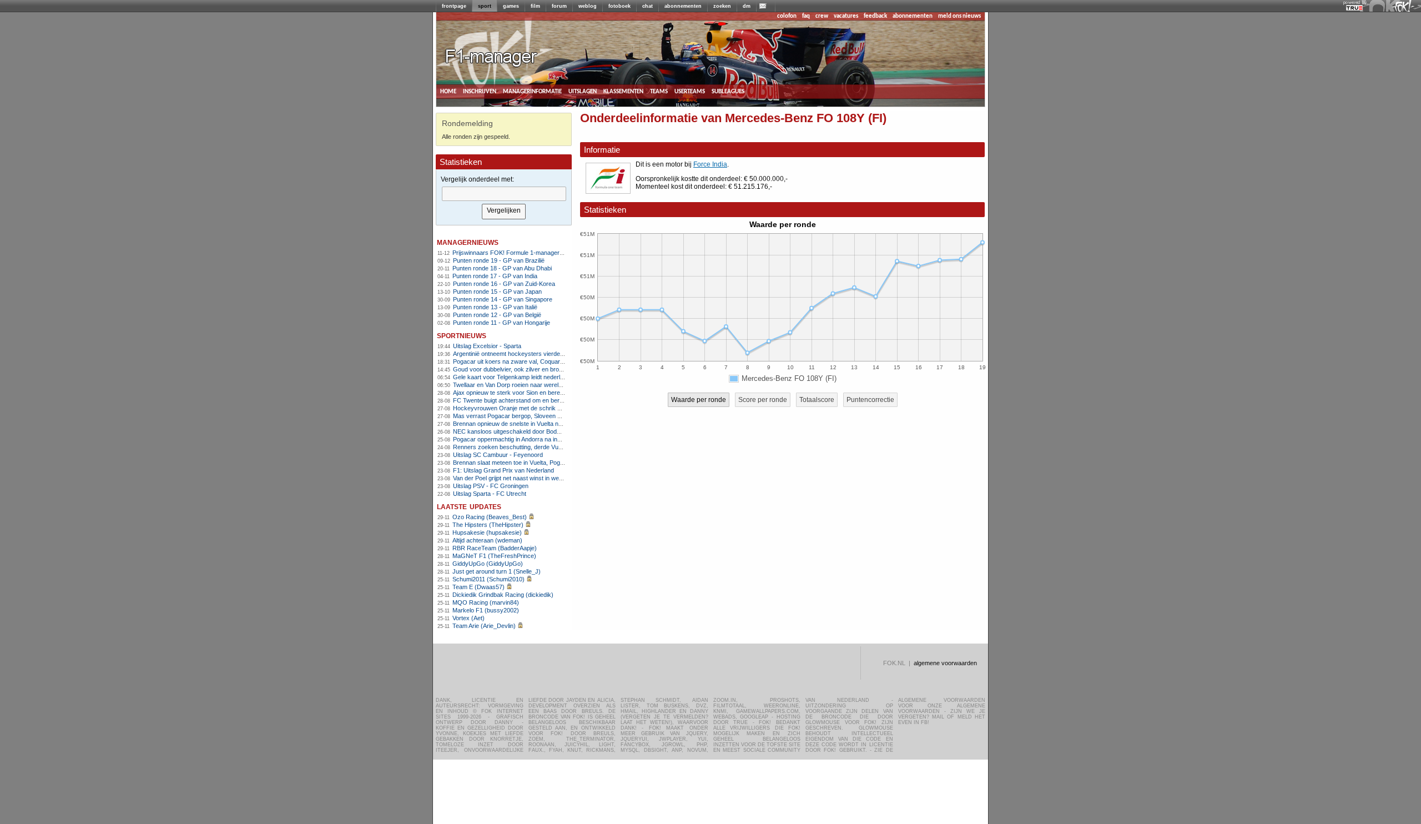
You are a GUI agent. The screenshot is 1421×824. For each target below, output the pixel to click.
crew (821, 16)
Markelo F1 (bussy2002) (485, 610)
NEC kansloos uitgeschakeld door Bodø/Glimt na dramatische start (543, 431)
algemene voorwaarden (945, 663)
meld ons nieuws (959, 16)
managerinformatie (532, 91)
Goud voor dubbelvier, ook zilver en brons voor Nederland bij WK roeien (549, 369)
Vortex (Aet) (468, 618)
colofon (787, 16)
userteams (689, 91)
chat (647, 6)
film (535, 6)
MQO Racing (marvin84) (485, 602)
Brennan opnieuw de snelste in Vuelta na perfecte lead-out (531, 423)
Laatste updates (469, 506)
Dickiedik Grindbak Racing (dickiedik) (502, 594)
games (511, 6)
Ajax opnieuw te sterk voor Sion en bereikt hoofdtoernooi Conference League (556, 392)
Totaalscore (816, 400)
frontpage (454, 6)
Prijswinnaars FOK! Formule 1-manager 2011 (513, 252)
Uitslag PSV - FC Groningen (490, 486)
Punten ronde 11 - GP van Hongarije (501, 322)
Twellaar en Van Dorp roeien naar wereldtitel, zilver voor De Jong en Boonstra (557, 384)
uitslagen (582, 91)
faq (806, 16)
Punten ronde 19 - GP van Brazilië (499, 260)
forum (559, 6)
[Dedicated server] (1355, 8)
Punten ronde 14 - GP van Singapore (502, 299)
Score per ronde (762, 400)
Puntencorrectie (870, 400)
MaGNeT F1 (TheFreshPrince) (494, 555)
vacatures (846, 16)
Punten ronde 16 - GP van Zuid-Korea (504, 283)
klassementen (623, 91)
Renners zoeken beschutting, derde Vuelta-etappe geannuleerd (538, 447)
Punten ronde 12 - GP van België (497, 314)
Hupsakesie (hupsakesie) (487, 532)
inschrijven (479, 91)
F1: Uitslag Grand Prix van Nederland (503, 470)
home (448, 91)
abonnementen (683, 6)
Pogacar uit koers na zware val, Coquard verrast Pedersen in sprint (544, 361)
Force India (710, 164)
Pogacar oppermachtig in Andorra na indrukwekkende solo (531, 439)
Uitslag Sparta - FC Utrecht (489, 493)
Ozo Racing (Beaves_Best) (489, 517)
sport (484, 6)
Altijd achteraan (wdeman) (487, 540)
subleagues (728, 91)
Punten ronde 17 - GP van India (494, 276)
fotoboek (619, 6)
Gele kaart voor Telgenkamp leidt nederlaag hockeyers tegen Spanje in (548, 377)
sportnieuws (461, 335)
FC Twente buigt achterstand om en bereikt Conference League (538, 400)
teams (659, 91)
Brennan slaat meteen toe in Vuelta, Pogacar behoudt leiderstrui (538, 462)
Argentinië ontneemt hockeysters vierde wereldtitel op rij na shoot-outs (547, 353)
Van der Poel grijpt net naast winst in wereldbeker (518, 478)
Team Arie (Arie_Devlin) (484, 625)
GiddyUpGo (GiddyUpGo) (487, 563)
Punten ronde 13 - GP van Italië (495, 307)
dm (746, 6)
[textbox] (504, 194)
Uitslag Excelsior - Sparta (487, 346)
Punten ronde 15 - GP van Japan (497, 291)
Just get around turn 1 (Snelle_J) (496, 571)
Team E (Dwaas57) (478, 587)
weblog (587, 6)
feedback (875, 16)
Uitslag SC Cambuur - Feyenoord (498, 454)
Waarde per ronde (698, 400)
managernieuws (467, 242)
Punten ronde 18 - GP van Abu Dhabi (502, 268)
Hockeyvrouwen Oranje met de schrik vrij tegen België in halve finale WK (550, 408)
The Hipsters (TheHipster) (487, 524)
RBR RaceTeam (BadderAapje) (494, 548)
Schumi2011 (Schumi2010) (488, 579)
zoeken (722, 6)
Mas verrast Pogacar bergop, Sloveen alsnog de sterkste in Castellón (546, 416)
